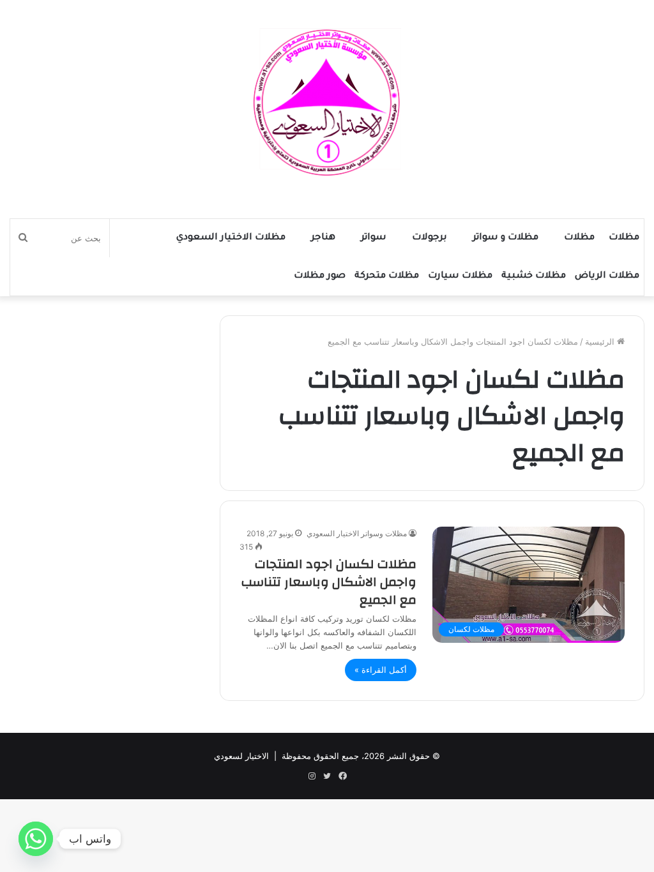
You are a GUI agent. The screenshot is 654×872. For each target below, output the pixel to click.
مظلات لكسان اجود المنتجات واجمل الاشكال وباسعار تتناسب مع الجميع (328, 582)
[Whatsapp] (36, 839)
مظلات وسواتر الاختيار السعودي (357, 533)
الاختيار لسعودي (241, 756)
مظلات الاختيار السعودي (230, 238)
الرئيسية (601, 341)
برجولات (429, 238)
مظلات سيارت (460, 276)
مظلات (624, 238)
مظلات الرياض (607, 276)
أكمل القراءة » (380, 670)
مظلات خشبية (533, 276)
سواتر (373, 238)
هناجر (323, 238)
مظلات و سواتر (505, 238)
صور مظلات (320, 276)
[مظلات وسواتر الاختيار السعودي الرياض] (327, 102)
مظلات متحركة (386, 276)
